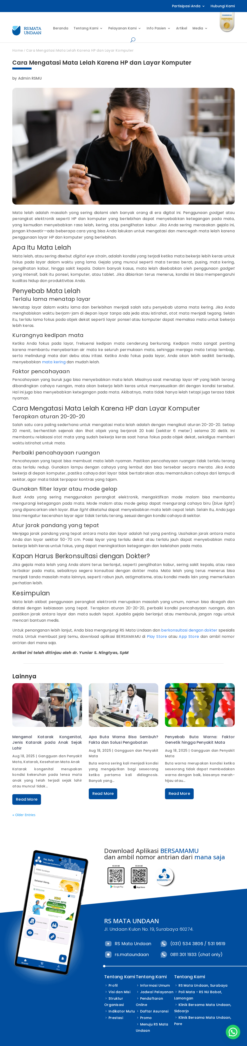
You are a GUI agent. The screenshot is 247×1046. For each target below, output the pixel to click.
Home (17, 50)
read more (26, 799)
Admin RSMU (30, 78)
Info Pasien (156, 28)
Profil (113, 985)
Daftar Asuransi (154, 1011)
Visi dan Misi (119, 992)
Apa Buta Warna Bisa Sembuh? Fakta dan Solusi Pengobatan (123, 739)
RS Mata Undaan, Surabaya (203, 985)
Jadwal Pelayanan (156, 992)
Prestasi (116, 1017)
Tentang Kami (86, 28)
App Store (189, 636)
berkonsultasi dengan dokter (189, 630)
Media (197, 28)
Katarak (30, 761)
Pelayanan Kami (122, 28)
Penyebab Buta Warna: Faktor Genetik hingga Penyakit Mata (200, 739)
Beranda (60, 28)
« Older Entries (23, 814)
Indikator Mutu (122, 1011)
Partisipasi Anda (186, 6)
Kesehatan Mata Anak (60, 761)
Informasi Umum (155, 985)
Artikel (181, 28)
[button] (233, 1032)
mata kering (54, 362)
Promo (146, 1017)
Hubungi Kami (223, 6)
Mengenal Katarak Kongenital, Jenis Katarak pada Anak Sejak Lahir (47, 742)
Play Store (157, 636)
